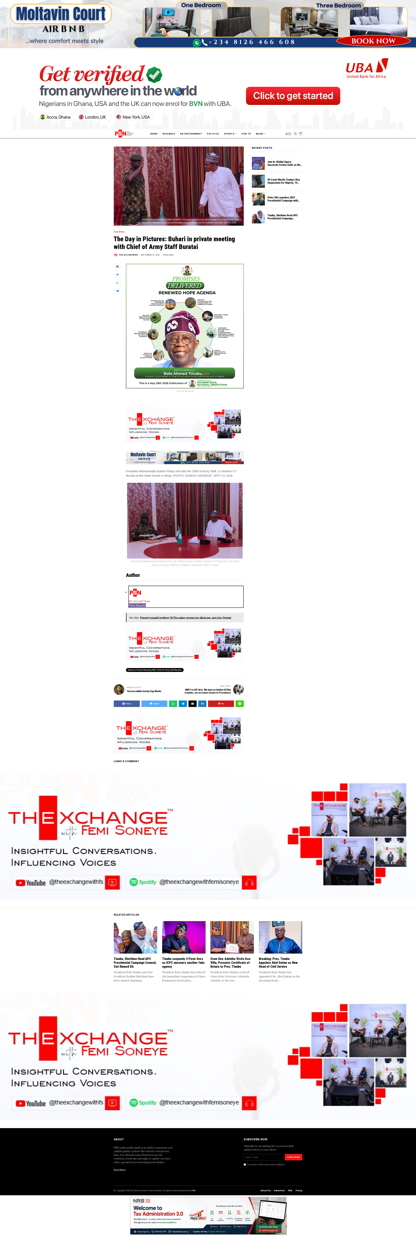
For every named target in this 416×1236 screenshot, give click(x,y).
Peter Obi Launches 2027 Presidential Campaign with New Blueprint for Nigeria (282, 200)
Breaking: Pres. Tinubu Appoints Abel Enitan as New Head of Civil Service (278, 962)
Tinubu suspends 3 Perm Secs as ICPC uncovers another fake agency (183, 962)
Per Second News (128, 255)
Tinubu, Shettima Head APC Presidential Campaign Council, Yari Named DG (282, 218)
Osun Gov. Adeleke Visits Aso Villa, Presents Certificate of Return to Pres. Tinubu (230, 962)
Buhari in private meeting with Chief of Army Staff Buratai (155, 670)
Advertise (279, 1190)
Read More (120, 1169)
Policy (299, 1190)
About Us (266, 1190)
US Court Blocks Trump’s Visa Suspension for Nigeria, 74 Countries (283, 182)
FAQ (290, 1190)
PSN (193, 1190)
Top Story (119, 232)
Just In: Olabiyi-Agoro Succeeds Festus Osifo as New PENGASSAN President (284, 165)
